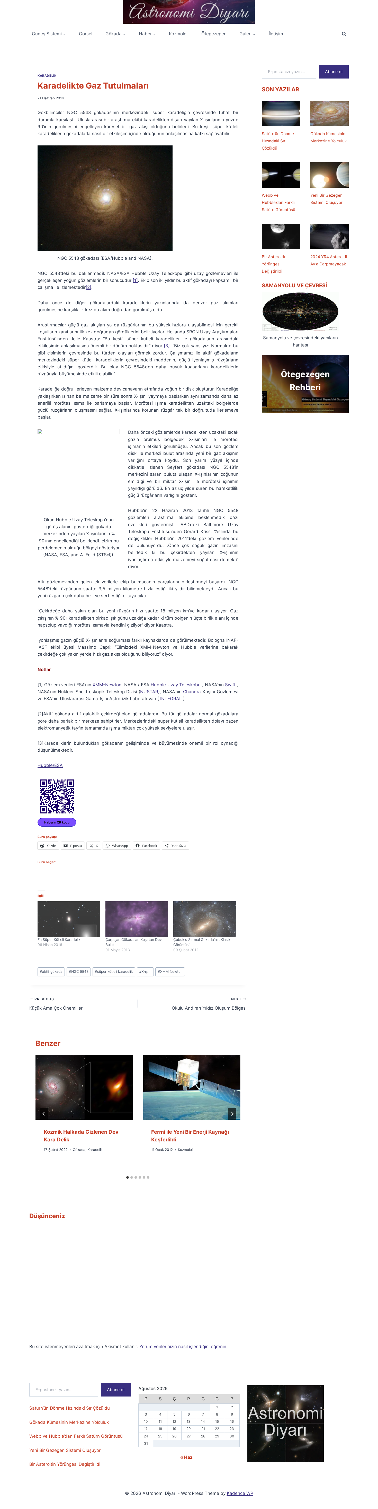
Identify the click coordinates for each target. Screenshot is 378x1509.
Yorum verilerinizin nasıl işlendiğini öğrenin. (183, 1346)
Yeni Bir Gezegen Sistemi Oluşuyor (326, 199)
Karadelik (47, 75)
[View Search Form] (344, 34)
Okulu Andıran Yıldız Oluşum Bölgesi (209, 1004)
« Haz (186, 1457)
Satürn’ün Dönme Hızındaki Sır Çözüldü (278, 141)
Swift (230, 684)
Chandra (192, 691)
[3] (167, 345)
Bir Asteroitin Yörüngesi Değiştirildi (274, 264)
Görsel (85, 33)
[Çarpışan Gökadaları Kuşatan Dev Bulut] (136, 919)
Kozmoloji (178, 33)
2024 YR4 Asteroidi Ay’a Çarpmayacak (328, 260)
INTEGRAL (171, 698)
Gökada (79, 1150)
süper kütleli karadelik (114, 971)
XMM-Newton (107, 684)
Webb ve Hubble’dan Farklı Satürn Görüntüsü (278, 202)
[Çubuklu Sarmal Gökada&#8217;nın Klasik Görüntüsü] (204, 919)
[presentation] (84, 1087)
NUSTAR (149, 691)
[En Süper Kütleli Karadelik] (69, 919)
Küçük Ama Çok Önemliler (56, 1004)
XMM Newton (170, 971)
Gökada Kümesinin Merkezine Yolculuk (328, 137)
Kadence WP (240, 1493)
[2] (88, 287)
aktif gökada (51, 971)
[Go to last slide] (44, 1114)
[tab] (127, 1177)
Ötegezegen (214, 33)
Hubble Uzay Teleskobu (176, 684)
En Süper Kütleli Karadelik (59, 939)
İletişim (276, 33)
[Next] (232, 1114)
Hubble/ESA (50, 765)
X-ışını (145, 971)
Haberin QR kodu (56, 822)
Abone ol (334, 71)
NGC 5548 (78, 971)
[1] (135, 280)
